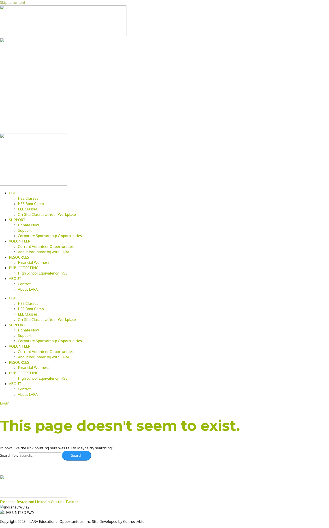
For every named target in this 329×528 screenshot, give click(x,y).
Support (25, 230)
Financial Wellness (33, 262)
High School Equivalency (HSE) (43, 273)
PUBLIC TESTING (23, 267)
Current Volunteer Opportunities (46, 246)
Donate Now (28, 225)
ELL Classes (28, 209)
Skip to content (12, 2)
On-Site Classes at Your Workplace (47, 214)
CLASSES (16, 192)
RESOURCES (19, 257)
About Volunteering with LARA (43, 251)
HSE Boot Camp (31, 203)
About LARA (28, 289)
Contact (24, 283)
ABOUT (15, 278)
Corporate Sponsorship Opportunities (50, 235)
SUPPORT (17, 219)
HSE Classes (28, 198)
